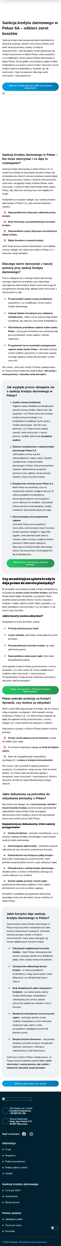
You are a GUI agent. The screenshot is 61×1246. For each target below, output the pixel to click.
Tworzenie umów (13, 1225)
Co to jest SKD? (13, 1190)
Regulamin (10, 1155)
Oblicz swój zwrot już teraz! (30, 1083)
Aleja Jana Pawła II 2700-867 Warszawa (21, 1122)
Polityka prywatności (15, 1161)
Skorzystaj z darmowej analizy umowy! (30, 563)
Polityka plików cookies (16, 1167)
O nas (8, 1149)
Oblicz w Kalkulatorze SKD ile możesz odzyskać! (30, 86)
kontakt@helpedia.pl (20, 1110)
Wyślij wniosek (12, 1202)
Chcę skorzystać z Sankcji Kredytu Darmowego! (30, 690)
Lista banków (11, 1196)
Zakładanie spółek (14, 1219)
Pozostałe (10, 1231)
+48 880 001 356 (18, 1113)
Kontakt (9, 1173)
